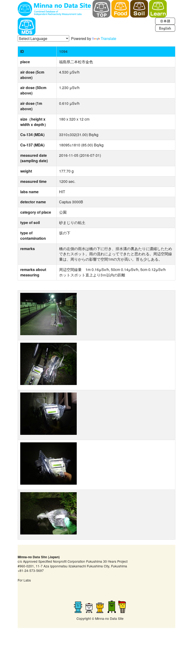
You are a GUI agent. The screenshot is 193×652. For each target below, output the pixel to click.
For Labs (24, 580)
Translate (108, 38)
